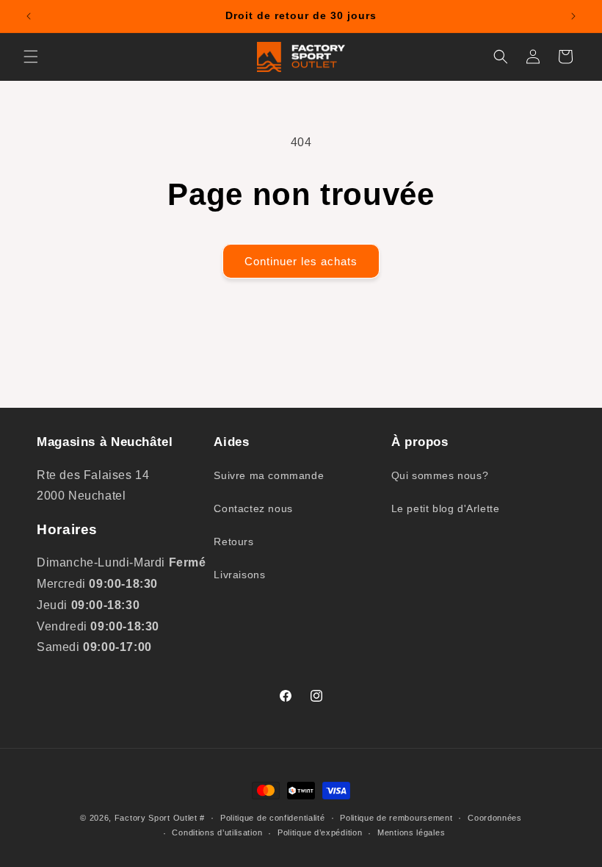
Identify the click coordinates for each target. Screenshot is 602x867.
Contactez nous (253, 508)
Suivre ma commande (269, 475)
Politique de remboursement (396, 817)
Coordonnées (495, 817)
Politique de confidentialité (272, 817)
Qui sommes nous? (440, 475)
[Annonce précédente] (28, 16)
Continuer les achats (301, 261)
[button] (31, 56)
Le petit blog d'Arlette (445, 508)
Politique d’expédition (320, 832)
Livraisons (239, 574)
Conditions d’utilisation (217, 832)
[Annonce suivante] (573, 16)
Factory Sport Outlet (156, 817)
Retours (233, 541)
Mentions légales (411, 832)
